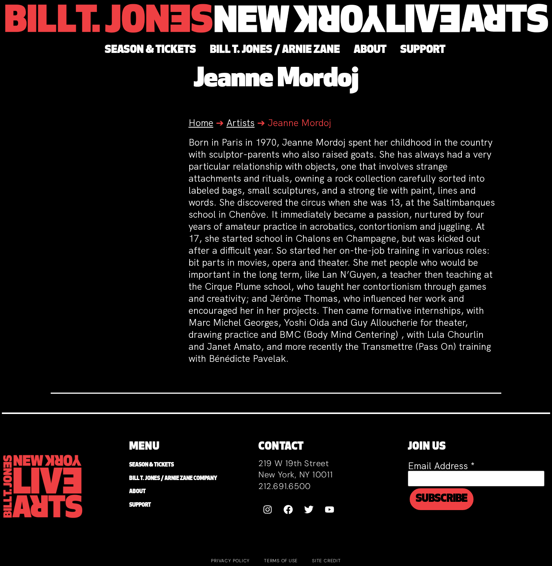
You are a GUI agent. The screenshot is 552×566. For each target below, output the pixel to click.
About (137, 492)
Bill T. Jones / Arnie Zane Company (173, 479)
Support (140, 505)
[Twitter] (309, 509)
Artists (240, 123)
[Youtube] (329, 509)
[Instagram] (267, 509)
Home (201, 123)
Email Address (441, 466)
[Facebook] (288, 509)
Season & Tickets (151, 465)
